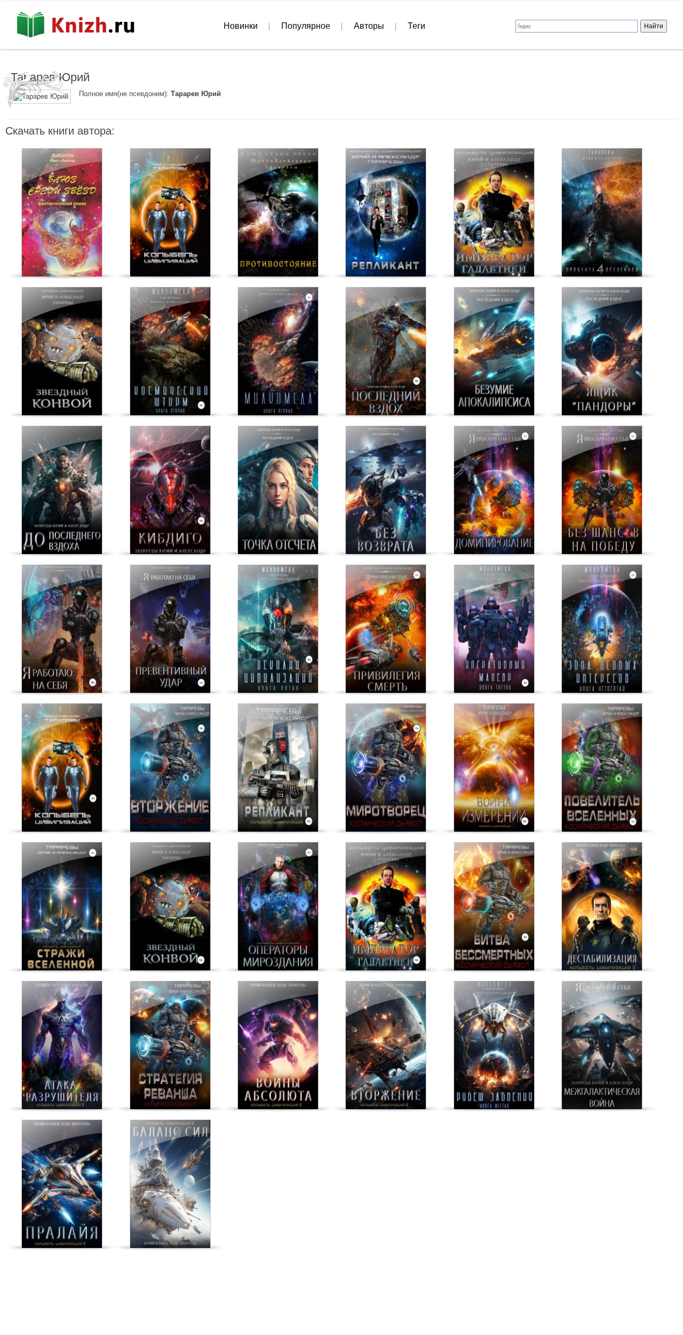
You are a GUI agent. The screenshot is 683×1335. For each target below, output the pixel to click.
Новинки (241, 25)
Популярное (305, 25)
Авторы (369, 25)
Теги (416, 25)
